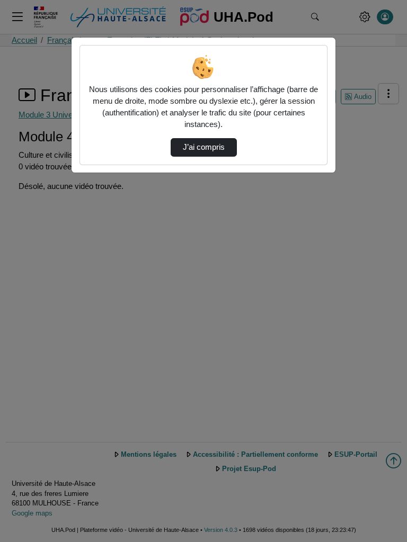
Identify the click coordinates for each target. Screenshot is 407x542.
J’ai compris (204, 147)
